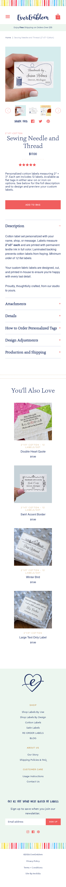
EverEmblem (36, 854)
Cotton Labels (33, 722)
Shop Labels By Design (33, 717)
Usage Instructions (33, 776)
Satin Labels (33, 728)
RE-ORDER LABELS (33, 733)
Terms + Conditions (33, 868)
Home (8, 37)
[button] (27, 165)
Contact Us (33, 781)
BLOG (33, 738)
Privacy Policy (33, 861)
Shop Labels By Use (33, 712)
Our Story (33, 755)
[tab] (33, 226)
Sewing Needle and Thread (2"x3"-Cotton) (34, 37)
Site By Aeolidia (33, 873)
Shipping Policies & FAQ (33, 760)
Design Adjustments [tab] (21, 340)
